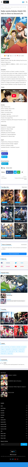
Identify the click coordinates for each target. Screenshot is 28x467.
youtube (22, 266)
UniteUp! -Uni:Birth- (12, 375)
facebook (8, 262)
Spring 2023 (8, 349)
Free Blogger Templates (14, 464)
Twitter (5, 156)
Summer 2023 (3, 351)
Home (2, 7)
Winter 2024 (3, 353)
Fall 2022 (13, 346)
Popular (2, 349)
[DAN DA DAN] (3, 295)
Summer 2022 (21, 349)
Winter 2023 (7, 7)
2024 (2, 346)
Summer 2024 (11, 351)
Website (5, 153)
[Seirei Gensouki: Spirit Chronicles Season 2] (3, 301)
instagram (8, 266)
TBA (16, 351)
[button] (26, 2)
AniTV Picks (7, 346)
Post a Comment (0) (14, 253)
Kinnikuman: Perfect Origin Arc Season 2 (17, 386)
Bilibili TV (6, 163)
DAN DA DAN (11, 392)
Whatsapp (18, 172)
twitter (22, 262)
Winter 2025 (10, 353)
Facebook (10, 172)
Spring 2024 (14, 349)
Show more (24, 187)
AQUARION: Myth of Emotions (14, 381)
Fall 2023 (18, 346)
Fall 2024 (24, 346)
